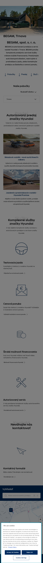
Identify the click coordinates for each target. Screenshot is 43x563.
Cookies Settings (21, 558)
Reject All (30, 552)
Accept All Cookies (13, 552)
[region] (21, 543)
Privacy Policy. (12, 547)
